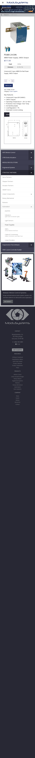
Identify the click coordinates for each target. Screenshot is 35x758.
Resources (17, 402)
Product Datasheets (17, 365)
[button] (12, 11)
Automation (17, 387)
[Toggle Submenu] (31, 152)
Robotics (17, 383)
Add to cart (8, 85)
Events (17, 398)
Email (18, 344)
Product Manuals (17, 363)
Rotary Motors (17, 378)
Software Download (17, 357)
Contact (17, 404)
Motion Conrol (17, 374)
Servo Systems (17, 389)
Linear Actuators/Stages (17, 376)
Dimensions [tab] (7, 114)
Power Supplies (13, 91)
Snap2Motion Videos (17, 359)
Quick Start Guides (17, 361)
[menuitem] (17, 357)
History (17, 400)
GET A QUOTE (17, 350)
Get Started (7, 301)
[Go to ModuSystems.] (1, 14)
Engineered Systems (17, 381)
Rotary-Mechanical (17, 385)
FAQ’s (17, 367)
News (17, 396)
